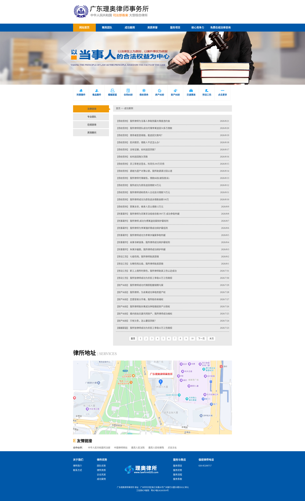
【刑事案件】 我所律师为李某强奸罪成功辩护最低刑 (172, 228)
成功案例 (130, 27)
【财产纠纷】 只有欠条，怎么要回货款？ (172, 321)
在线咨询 (91, 125)
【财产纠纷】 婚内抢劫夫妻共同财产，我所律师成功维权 (172, 313)
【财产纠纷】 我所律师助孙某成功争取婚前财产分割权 (172, 306)
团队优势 (101, 466)
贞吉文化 (172, 447)
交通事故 (191, 92)
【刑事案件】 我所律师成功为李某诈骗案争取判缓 (172, 235)
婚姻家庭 (112, 92)
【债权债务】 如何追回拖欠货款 (172, 157)
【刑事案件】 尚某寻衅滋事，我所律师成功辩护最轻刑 (172, 242)
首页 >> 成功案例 (124, 108)
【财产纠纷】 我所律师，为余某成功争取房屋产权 (172, 292)
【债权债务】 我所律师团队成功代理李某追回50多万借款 (172, 128)
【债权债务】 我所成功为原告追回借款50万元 (172, 185)
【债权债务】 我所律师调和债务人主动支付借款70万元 (172, 192)
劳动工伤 (206, 92)
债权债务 (143, 92)
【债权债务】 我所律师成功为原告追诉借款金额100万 (172, 199)
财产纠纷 (175, 92)
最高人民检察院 (156, 447)
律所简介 (77, 466)
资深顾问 (91, 132)
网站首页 (84, 27)
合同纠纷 (128, 92)
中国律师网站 (120, 447)
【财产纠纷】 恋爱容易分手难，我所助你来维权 (172, 299)
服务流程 (177, 474)
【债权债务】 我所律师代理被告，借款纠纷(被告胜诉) (172, 178)
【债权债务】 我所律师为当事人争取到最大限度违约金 (172, 121)
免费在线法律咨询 (220, 27)
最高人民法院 (138, 447)
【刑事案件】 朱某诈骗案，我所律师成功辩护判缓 (172, 249)
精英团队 (107, 27)
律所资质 (101, 470)
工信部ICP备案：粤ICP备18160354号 (152, 490)
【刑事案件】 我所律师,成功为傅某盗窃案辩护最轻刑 (172, 221)
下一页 (201, 338)
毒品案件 (96, 92)
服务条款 (177, 479)
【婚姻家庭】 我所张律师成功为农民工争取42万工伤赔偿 (172, 328)
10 (192, 338)
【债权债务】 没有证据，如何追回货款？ (172, 149)
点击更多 (222, 92)
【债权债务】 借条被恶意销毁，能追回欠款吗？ (172, 135)
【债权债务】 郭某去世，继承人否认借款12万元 (172, 206)
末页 (211, 338)
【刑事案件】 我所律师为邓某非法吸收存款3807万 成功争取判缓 (172, 214)
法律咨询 (91, 109)
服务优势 (177, 470)
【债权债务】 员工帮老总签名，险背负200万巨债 (172, 164)
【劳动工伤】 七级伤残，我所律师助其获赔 (172, 256)
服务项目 (175, 27)
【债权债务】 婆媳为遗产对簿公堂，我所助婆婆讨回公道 (172, 171)
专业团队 (91, 117)
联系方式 (77, 470)
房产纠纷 (159, 92)
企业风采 (101, 474)
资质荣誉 (152, 27)
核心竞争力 (197, 27)
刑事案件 (81, 92)
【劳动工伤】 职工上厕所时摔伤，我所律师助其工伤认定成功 (172, 271)
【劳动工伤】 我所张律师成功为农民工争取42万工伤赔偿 (172, 278)
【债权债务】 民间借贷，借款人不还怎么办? (172, 142)
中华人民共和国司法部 (99, 447)
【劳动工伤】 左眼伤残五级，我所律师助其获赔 (172, 264)
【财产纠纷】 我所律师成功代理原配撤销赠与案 (172, 285)
